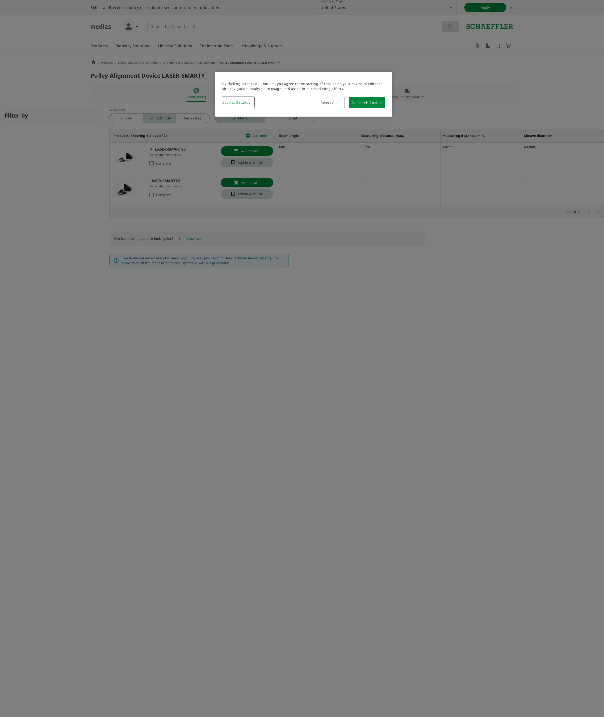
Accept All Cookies (367, 102)
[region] (303, 94)
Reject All (329, 102)
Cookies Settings (236, 102)
